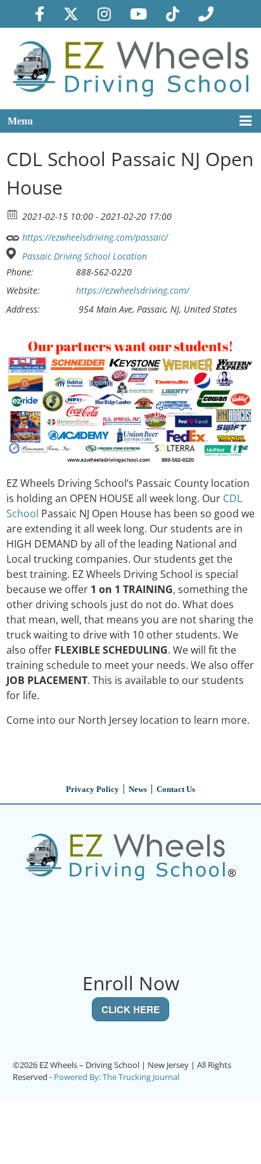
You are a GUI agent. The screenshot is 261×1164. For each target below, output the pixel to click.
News (138, 789)
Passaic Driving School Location (84, 256)
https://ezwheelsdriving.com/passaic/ (94, 237)
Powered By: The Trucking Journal (116, 1077)
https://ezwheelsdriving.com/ (132, 290)
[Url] (13, 235)
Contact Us (175, 789)
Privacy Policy (92, 789)
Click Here (130, 1009)
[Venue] (13, 254)
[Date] (13, 214)
